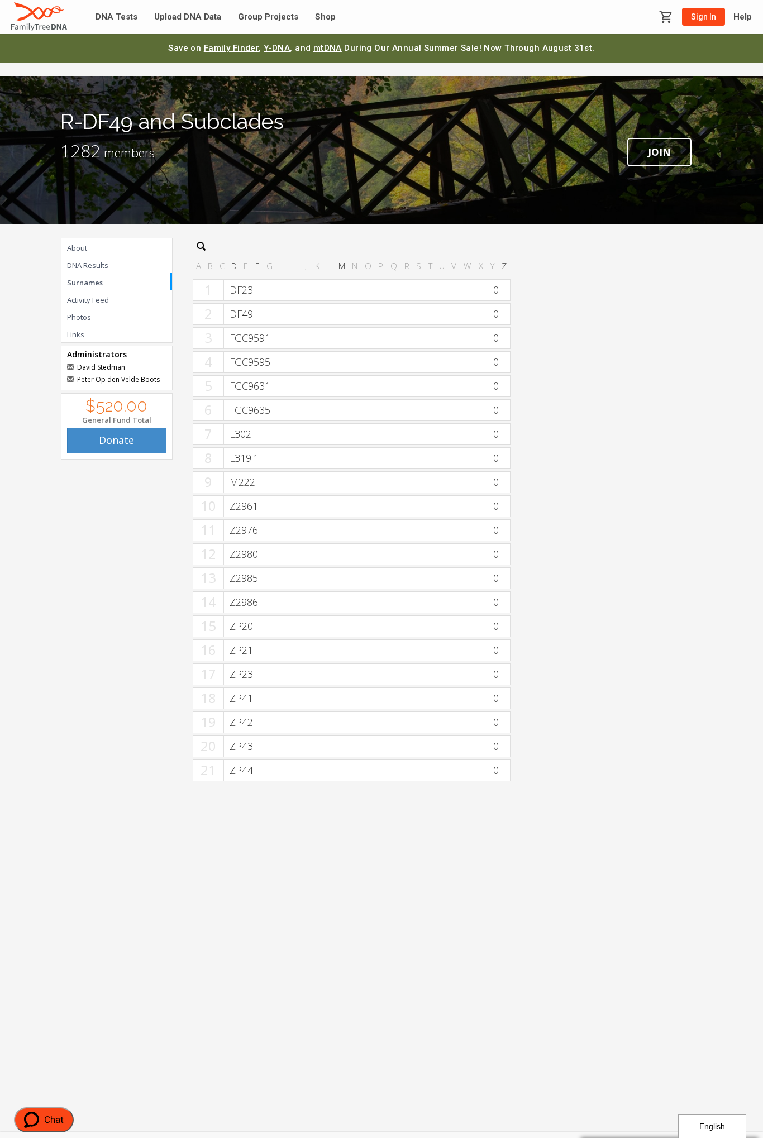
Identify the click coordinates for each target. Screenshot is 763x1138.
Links (75, 334)
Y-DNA (277, 48)
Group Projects (268, 17)
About (77, 248)
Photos (79, 317)
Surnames (85, 283)
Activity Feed (88, 300)
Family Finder (231, 48)
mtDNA (327, 48)
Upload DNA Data (187, 17)
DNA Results (87, 265)
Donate (116, 440)
